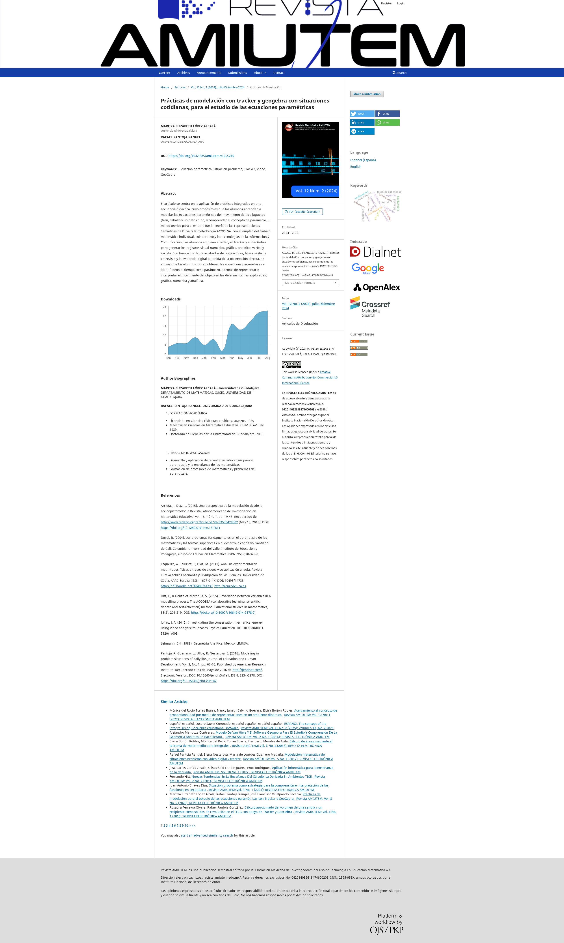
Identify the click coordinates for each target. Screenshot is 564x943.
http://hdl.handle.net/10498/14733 (187, 586)
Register (386, 3)
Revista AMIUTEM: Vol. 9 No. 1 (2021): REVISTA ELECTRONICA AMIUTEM (261, 790)
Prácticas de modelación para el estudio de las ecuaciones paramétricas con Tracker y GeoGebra (245, 796)
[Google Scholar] (368, 274)
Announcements (209, 73)
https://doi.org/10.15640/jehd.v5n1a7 (189, 681)
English (355, 166)
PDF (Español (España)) (304, 212)
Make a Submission (367, 94)
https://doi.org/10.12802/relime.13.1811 (190, 528)
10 (186, 825)
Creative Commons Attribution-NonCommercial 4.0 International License (310, 377)
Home (165, 87)
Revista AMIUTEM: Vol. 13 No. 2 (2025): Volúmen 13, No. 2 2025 (287, 728)
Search (401, 73)
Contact (279, 73)
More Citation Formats (300, 283)
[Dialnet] (375, 255)
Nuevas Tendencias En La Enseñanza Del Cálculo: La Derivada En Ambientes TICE (252, 776)
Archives (183, 73)
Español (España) (363, 160)
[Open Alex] (376, 293)
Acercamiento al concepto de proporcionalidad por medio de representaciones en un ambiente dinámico (253, 712)
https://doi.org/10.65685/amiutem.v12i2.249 (201, 156)
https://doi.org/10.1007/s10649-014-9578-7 (223, 612)
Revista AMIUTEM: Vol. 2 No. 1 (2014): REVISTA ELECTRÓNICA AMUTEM (277, 737)
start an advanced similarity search (207, 835)
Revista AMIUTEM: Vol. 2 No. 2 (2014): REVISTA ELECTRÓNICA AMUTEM (247, 778)
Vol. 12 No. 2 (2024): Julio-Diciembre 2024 (217, 87)
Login (400, 3)
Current (164, 73)
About (259, 73)
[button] (362, 113)
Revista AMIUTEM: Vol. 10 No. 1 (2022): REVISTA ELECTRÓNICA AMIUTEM (247, 772)
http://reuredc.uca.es (230, 586)
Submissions (237, 73)
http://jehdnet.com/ (247, 670)
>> (193, 825)
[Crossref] (370, 316)
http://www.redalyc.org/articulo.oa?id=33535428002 (199, 522)
